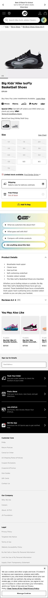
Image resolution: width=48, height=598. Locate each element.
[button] (44, 20)
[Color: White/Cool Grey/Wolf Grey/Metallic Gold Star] (15, 125)
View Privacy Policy (31, 588)
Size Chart (42, 135)
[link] (24, 13)
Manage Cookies (24, 593)
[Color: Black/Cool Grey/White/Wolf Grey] (6, 125)
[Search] (6, 20)
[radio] (43, 184)
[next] (44, 4)
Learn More (40, 99)
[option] (24, 54)
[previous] (3, 4)
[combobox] (20, 20)
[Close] (44, 568)
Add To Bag (25, 204)
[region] (24, 582)
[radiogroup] (24, 189)
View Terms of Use (15, 588)
